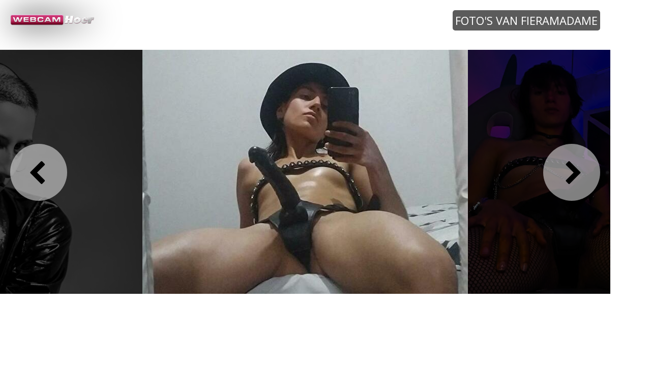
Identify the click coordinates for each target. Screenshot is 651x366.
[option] (305, 171)
